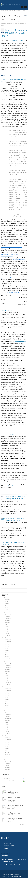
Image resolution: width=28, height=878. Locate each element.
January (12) (7, 758)
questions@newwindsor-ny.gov (8, 277)
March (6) (7, 705)
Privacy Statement (14, 874)
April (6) (6, 703)
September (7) (8, 669)
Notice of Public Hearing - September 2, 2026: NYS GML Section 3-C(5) (15, 799)
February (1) (7, 633)
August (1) (7, 720)
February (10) (8, 682)
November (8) (8, 665)
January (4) (7, 684)
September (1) (8, 767)
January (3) (7, 709)
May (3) (6, 701)
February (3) (7, 611)
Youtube (5, 853)
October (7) (7, 741)
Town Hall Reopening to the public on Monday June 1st (14, 32)
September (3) (8, 620)
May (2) (6, 726)
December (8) (8, 737)
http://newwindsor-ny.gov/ (19, 259)
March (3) (7, 656)
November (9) (8, 641)
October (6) (7, 643)
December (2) (8, 614)
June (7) (7, 724)
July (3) (6, 648)
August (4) (7, 646)
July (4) (6, 624)
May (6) (6, 605)
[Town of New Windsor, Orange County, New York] (11, 5)
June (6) (7, 675)
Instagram (8, 853)
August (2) (7, 622)
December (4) (8, 639)
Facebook (2, 853)
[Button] (25, 7)
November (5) (8, 714)
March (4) (7, 609)
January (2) (7, 635)
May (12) (7, 677)
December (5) (8, 712)
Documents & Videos (9, 845)
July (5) (6, 601)
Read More (22, 824)
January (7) (7, 733)
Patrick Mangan (14, 40)
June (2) (7, 603)
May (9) (6, 750)
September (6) (8, 718)
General (21, 40)
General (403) (7, 778)
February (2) (7, 658)
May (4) (6, 628)
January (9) (7, 660)
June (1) (7, 650)
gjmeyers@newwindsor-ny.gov (15, 485)
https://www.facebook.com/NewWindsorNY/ (11, 247)
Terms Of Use (5, 874)
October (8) (7, 692)
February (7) (7, 756)
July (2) (6, 697)
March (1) (7, 729)
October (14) (8, 618)
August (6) (7, 671)
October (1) (7, 716)
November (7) (8, 616)
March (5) (7, 680)
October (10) (8, 667)
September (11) (8, 694)
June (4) (7, 626)
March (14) (7, 754)
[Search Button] (22, 7)
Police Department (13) (9, 781)
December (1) (8, 663)
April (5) (6, 678)
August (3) (7, 599)
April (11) (7, 752)
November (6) (8, 690)
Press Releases (7, 842)
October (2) (7, 765)
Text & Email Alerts (8, 844)
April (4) (6, 607)
